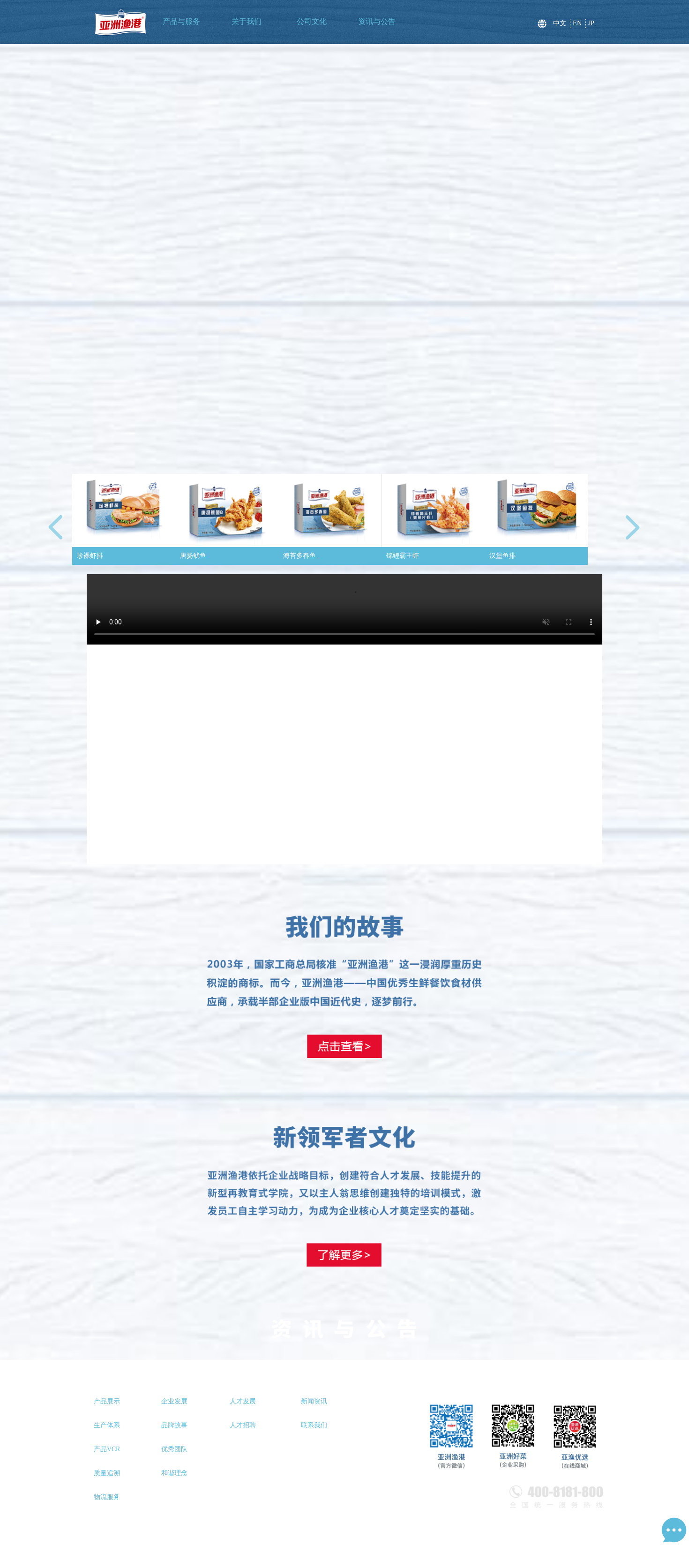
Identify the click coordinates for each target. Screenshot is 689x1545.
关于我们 (247, 21)
